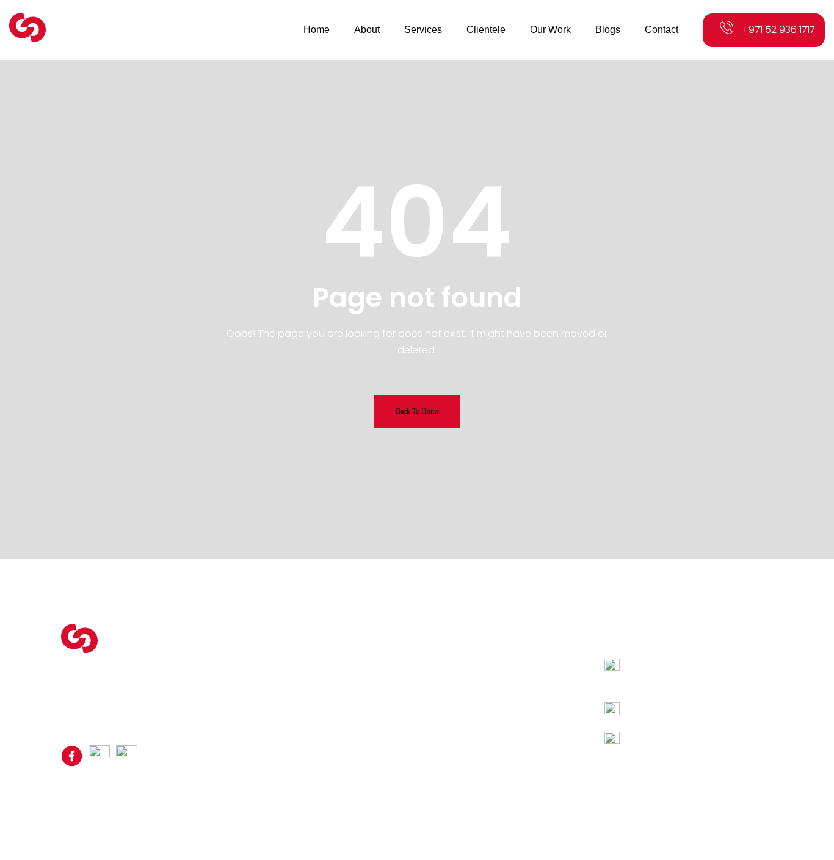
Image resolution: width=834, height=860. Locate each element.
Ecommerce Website (480, 668)
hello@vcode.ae (667, 739)
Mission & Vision (322, 653)
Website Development (483, 682)
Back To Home (417, 411)
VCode (545, 791)
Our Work (308, 682)
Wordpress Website (477, 653)
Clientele (306, 668)
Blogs (300, 697)
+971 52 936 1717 (778, 30)
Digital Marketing (471, 697)
